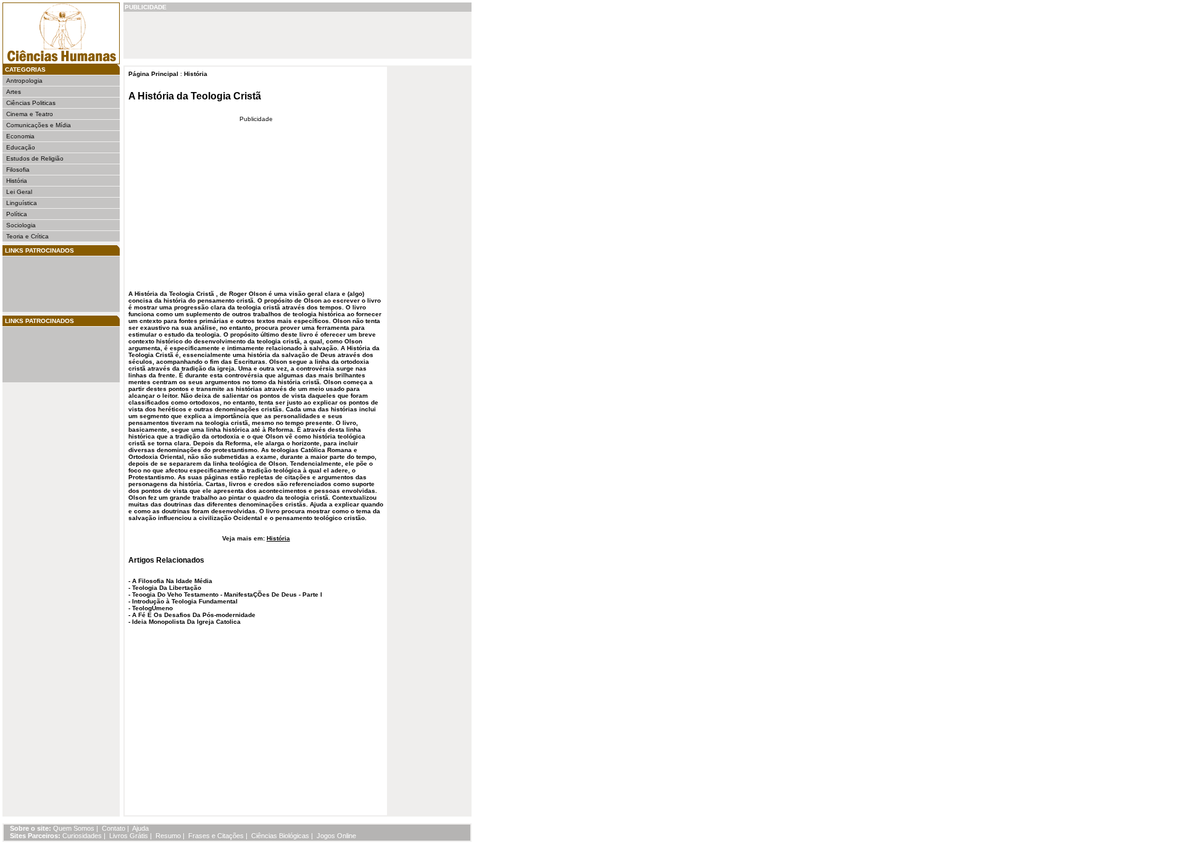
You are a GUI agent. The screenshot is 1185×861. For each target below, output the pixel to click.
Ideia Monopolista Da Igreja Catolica (186, 621)
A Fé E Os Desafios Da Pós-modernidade (194, 614)
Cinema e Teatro (29, 114)
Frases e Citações (216, 835)
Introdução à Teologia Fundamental (185, 601)
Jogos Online (336, 835)
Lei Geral (19, 191)
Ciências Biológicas (280, 835)
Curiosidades (82, 835)
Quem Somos (73, 828)
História (16, 180)
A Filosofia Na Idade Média (172, 581)
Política (16, 214)
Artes (13, 91)
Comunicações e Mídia (38, 125)
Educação (20, 147)
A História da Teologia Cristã (194, 96)
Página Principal (153, 73)
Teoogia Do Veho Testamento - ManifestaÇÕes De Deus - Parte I (227, 594)
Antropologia (24, 80)
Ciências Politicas (31, 102)
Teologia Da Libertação (166, 587)
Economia (20, 136)
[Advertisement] (43, 284)
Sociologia (21, 225)
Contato (113, 828)
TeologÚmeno (152, 608)
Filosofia (18, 169)
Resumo (168, 835)
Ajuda (140, 828)
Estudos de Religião (35, 158)
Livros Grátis (128, 835)
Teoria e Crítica (27, 236)
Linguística (21, 203)
